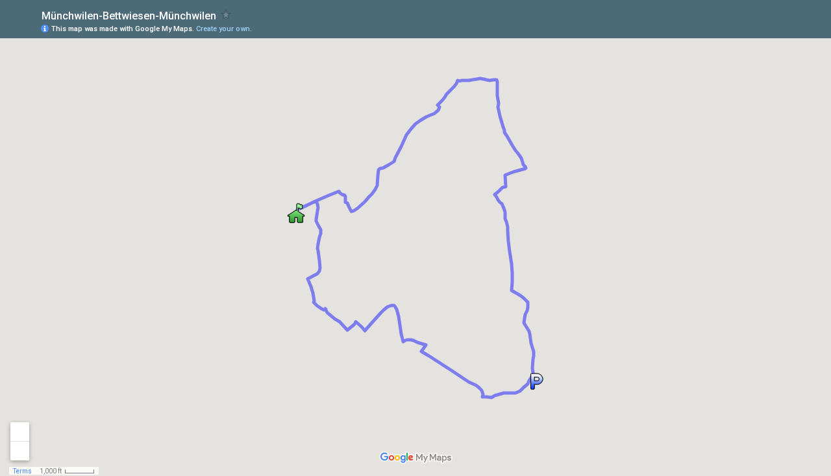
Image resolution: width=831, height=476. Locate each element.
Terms (22, 471)
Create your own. (224, 29)
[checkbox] (226, 14)
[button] (535, 381)
